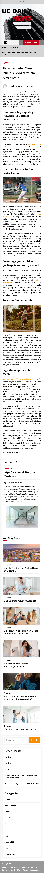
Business (8, 468)
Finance (7, 812)
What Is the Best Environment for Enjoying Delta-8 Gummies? (20, 697)
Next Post (9, 462)
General (7, 818)
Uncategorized (10, 854)
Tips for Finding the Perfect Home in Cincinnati (21, 569)
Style (6, 836)
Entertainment (10, 805)
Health (7, 824)
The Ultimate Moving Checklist (20, 601)
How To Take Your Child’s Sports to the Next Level (19, 73)
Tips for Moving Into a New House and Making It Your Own (21, 632)
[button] (21, 42)
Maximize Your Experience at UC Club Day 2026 (21, 784)
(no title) (7, 757)
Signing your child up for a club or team (19, 379)
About (4, 867)
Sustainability (9, 842)
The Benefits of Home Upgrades (20, 729)
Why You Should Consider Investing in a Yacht (16, 665)
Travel (6, 848)
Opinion (6, 62)
